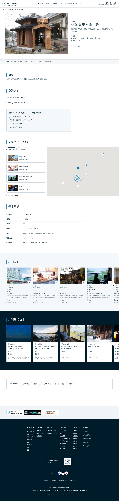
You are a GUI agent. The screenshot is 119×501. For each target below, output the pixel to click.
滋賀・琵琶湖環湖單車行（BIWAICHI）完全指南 (16, 347)
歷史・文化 (30, 434)
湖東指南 (75, 436)
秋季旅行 (91, 38)
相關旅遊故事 (47, 62)
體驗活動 (29, 439)
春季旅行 (75, 38)
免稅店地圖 (63, 443)
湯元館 (21, 187)
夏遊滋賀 (75, 443)
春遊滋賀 (75, 441)
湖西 (74, 40)
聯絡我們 (53, 480)
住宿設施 (29, 444)
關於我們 (46, 480)
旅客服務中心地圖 (65, 438)
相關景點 (39, 62)
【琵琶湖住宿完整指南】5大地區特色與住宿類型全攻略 (45, 347)
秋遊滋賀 (75, 446)
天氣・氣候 (63, 430)
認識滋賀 (39, 436)
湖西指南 (75, 430)
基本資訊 (32, 62)
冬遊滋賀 (75, 448)
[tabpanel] (25, 188)
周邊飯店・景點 (22, 62)
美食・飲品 (30, 447)
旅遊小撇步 (40, 433)
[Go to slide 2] (36, 56)
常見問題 (62, 448)
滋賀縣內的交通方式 (52, 433)
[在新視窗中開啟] (15, 412)
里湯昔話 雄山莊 (23, 157)
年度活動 (62, 433)
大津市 (78, 40)
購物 (28, 450)
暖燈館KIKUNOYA (24, 167)
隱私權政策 (72, 480)
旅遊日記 (39, 430)
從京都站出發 (17, 123)
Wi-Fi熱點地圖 (64, 441)
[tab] (11, 149)
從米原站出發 (17, 127)
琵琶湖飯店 (10, 293)
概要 (7, 62)
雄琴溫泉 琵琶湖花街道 (25, 177)
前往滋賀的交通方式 (52, 430)
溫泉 (74, 36)
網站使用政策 (62, 480)
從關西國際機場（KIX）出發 (21, 116)
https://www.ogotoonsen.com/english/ (34, 243)
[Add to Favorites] (73, 46)
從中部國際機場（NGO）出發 (22, 120)
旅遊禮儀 (62, 436)
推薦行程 (40, 4)
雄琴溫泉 (63, 293)
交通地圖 (62, 446)
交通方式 (13, 62)
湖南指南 (75, 438)
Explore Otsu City (94, 346)
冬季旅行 (99, 38)
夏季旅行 (83, 38)
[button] (33, 50)
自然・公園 (30, 437)
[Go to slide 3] (38, 56)
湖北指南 (75, 433)
